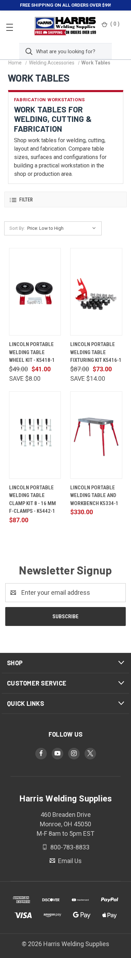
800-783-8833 (69, 847)
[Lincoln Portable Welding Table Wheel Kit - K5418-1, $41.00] (35, 291)
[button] (65, 199)
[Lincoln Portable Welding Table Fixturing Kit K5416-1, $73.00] (96, 291)
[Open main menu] (9, 27)
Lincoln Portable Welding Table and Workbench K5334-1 (94, 495)
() (114, 24)
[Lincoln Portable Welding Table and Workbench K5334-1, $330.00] (96, 435)
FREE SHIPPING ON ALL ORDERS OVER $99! (65, 5)
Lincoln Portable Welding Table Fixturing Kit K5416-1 (96, 352)
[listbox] (63, 228)
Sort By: (17, 228)
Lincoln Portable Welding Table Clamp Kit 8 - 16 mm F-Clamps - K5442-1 (32, 499)
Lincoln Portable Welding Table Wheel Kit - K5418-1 (32, 352)
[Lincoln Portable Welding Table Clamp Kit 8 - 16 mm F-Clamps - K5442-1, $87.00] (35, 435)
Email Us (69, 860)
